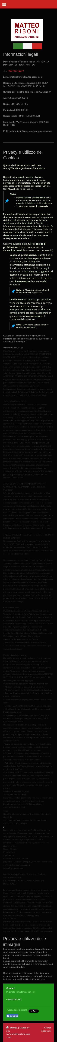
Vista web (46, 1031)
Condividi (13, 1016)
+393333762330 (15, 70)
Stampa (13, 1027)
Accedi (47, 1027)
